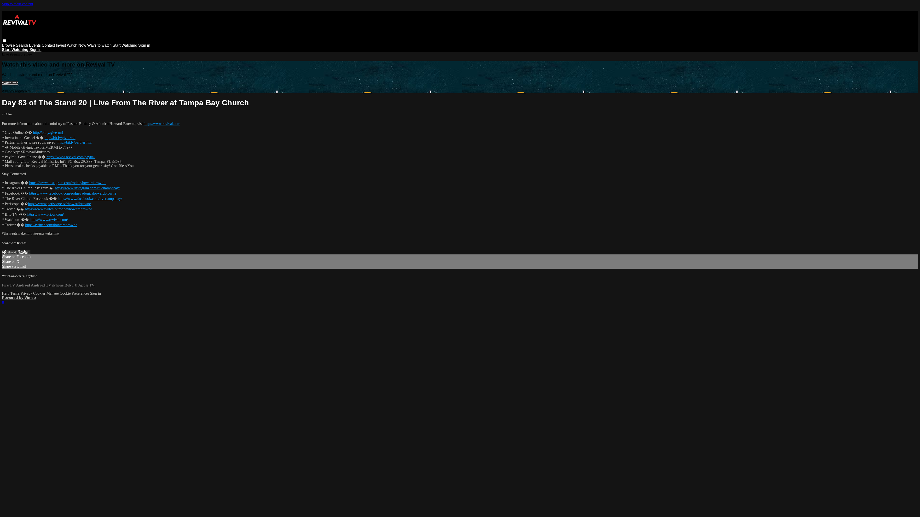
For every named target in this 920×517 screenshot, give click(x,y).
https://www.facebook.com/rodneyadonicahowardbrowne (72, 193)
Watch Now (76, 45)
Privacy (27, 293)
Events (35, 45)
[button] (4, 40)
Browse (9, 45)
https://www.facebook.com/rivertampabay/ (90, 199)
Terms (15, 293)
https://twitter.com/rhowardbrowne (51, 225)
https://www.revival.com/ (49, 220)
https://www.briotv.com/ (45, 214)
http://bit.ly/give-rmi (48, 132)
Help (6, 293)
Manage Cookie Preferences (68, 293)
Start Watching (125, 45)
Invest (61, 45)
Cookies (39, 293)
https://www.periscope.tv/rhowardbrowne (59, 204)
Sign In (35, 50)
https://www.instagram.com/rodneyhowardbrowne (67, 183)
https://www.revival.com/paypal (70, 157)
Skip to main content (17, 4)
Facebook (10, 252)
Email (26, 252)
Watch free (10, 83)
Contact (48, 45)
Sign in (144, 45)
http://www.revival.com (162, 124)
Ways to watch (99, 45)
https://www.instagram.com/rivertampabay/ (87, 188)
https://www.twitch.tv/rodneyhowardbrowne (58, 209)
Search (22, 45)
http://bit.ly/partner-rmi (75, 142)
